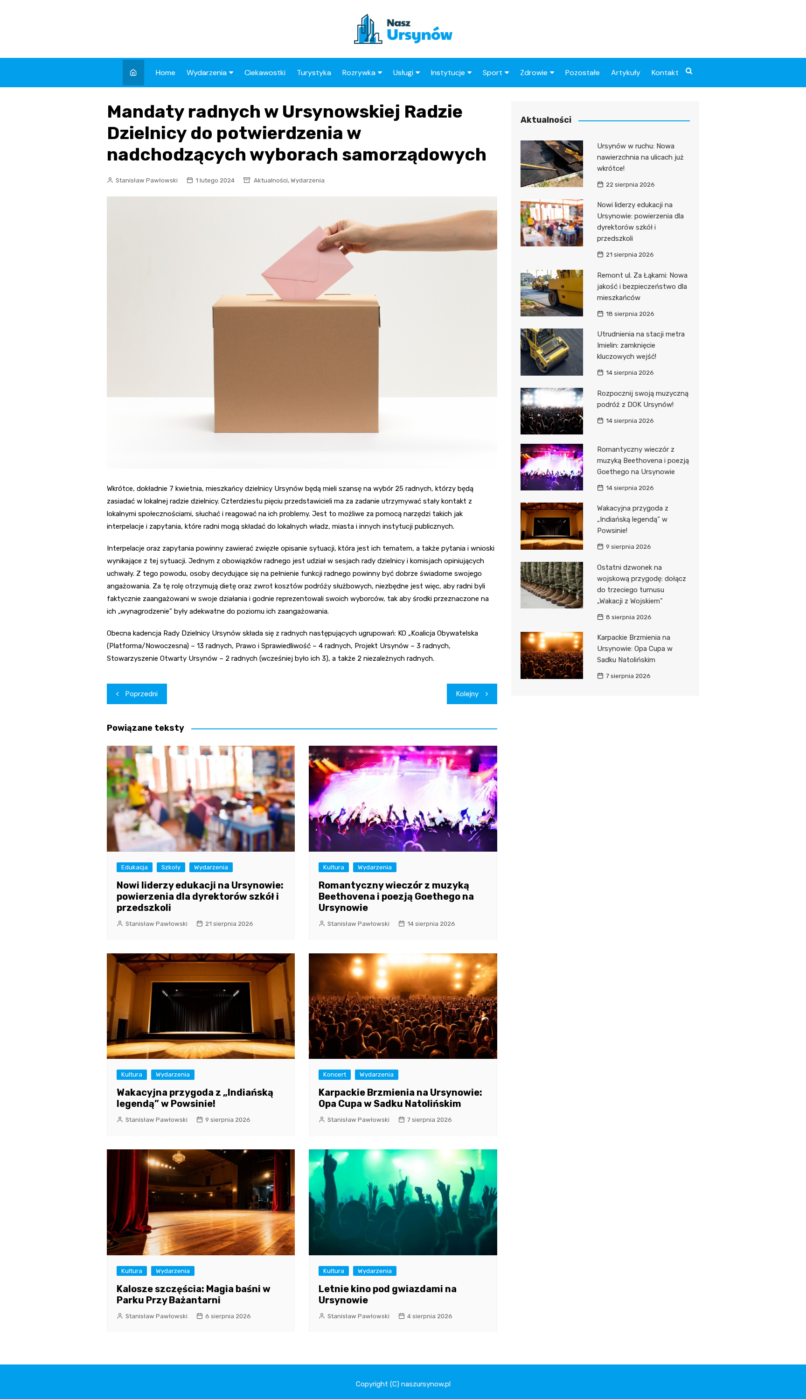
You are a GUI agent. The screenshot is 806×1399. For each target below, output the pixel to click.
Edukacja (134, 867)
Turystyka (314, 72)
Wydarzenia (207, 72)
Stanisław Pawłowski (147, 180)
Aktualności (271, 180)
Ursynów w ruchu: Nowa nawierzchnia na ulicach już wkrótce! (640, 157)
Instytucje (448, 72)
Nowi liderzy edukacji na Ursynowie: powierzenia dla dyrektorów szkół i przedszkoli (200, 896)
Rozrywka (358, 72)
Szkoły (171, 867)
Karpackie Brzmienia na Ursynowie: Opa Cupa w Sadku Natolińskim (400, 1098)
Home (165, 72)
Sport (492, 72)
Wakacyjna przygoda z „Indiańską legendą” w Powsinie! (195, 1098)
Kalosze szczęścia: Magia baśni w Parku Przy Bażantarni (194, 1294)
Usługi (403, 72)
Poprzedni (141, 694)
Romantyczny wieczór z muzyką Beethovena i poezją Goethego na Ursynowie (396, 896)
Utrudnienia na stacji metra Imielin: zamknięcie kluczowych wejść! (641, 345)
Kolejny (467, 694)
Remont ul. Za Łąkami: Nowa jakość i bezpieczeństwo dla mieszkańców (642, 286)
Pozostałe (582, 72)
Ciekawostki (264, 72)
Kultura (333, 867)
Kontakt (665, 72)
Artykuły (625, 72)
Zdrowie (534, 72)
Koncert (334, 1074)
